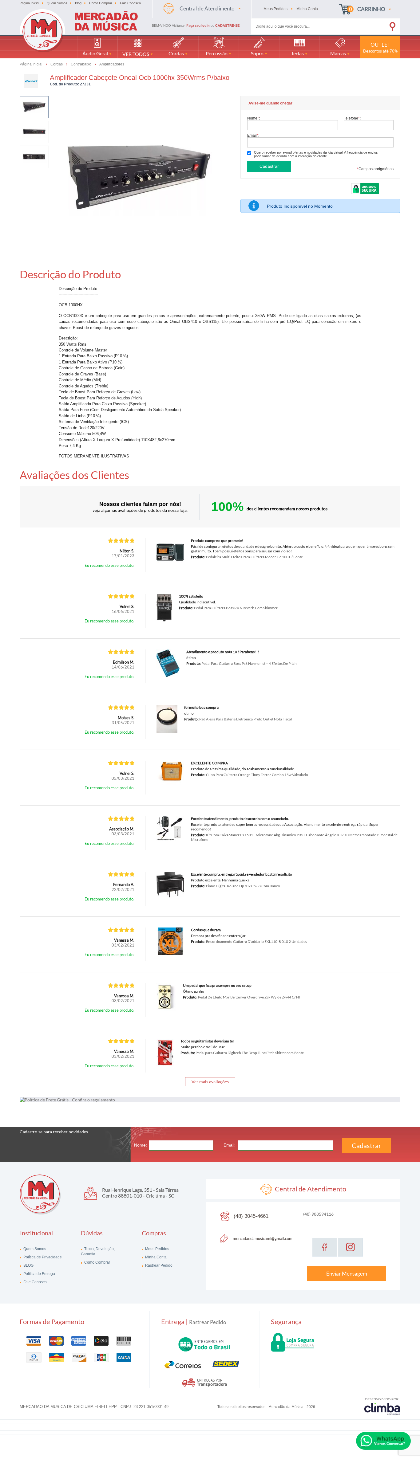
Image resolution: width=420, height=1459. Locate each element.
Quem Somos (57, 3)
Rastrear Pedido (158, 1265)
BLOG (28, 1265)
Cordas (57, 64)
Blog (78, 3)
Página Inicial (29, 3)
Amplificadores (111, 64)
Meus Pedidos (156, 1249)
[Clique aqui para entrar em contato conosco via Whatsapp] (383, 1441)
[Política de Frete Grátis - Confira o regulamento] (210, 1099)
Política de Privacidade (42, 1257)
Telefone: (352, 118)
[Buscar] (384, 25)
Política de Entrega (38, 1274)
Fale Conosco (130, 3)
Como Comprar (100, 3)
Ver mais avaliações (210, 1081)
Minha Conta (155, 1257)
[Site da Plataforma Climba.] (382, 1406)
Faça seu (198, 25)
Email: (253, 135)
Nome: (253, 118)
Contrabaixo (81, 64)
